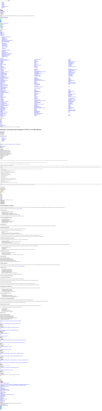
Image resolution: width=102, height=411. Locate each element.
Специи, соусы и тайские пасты (38, 86)
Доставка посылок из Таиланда (4, 389)
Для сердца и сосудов (71, 70)
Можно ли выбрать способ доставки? (6, 258)
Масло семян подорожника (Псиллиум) (39, 80)
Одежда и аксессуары (5, 56)
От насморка (2, 75)
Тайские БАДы (4, 39)
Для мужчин (2, 70)
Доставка (3, 3)
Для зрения (69, 71)
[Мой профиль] (0, 120)
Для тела (35, 62)
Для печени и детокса (71, 101)
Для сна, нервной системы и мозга (73, 69)
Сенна (69, 105)
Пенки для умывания (3, 64)
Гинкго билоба (2, 79)
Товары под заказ (2, 395)
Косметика (3, 38)
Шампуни (69, 92)
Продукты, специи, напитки (6, 54)
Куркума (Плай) (36, 78)
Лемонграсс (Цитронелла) (37, 79)
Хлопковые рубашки (3, 90)
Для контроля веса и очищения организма (40, 71)
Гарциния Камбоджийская (4, 105)
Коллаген (35, 77)
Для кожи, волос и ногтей (71, 72)
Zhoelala (1, 89)
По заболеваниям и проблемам (4, 71)
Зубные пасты (70, 75)
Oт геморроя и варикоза (3, 102)
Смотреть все (2, 67)
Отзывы (3, 5)
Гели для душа (36, 63)
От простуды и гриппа (3, 74)
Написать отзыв (2, 200)
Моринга (35, 108)
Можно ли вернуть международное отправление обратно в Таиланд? (10, 261)
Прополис (35, 83)
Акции (3, 4)
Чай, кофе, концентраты (3, 86)
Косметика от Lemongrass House (6, 36)
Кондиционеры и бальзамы (72, 61)
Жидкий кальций (2, 83)
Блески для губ (36, 61)
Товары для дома (4, 44)
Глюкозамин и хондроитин (4, 80)
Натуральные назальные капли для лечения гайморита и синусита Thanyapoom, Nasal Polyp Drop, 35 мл (14, 362)
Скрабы (1, 63)
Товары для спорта (4, 45)
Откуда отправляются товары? (5, 257)
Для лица (1, 62)
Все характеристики (3, 146)
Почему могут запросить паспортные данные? (7, 259)
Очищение (1, 95)
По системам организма (37, 75)
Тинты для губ (36, 60)
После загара (2, 61)
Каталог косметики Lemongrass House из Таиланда (7, 394)
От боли (35, 70)
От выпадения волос (71, 62)
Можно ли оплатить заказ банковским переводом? (8, 317)
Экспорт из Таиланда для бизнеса (4, 390)
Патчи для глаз (2, 66)
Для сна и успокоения (37, 99)
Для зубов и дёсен (70, 73)
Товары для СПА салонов (5, 41)
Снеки (69, 112)
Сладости (1, 112)
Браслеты (69, 89)
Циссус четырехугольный (71, 82)
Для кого (1, 68)
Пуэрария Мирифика (37, 111)
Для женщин (2, 69)
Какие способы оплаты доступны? (5, 314)
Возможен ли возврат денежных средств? (6, 318)
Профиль (1, 397)
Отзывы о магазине (3, 388)
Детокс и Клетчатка (3, 81)
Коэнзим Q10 (36, 105)
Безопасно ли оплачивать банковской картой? (7, 315)
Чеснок (69, 111)
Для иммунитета (36, 72)
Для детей (1, 100)
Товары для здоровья (5, 52)
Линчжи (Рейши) (2, 108)
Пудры (35, 92)
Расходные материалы (37, 88)
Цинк (69, 81)
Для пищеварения (36, 73)
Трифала (69, 79)
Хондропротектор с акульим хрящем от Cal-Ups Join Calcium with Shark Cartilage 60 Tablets (12, 342)
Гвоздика (1, 78)
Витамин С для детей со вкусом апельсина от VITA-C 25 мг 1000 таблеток (10, 323)
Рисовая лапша (36, 112)
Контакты (3, 7)
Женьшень (1, 82)
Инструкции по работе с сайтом (4, 386)
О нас (1, 387)
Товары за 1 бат (4, 37)
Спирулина (69, 78)
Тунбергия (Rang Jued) (71, 80)
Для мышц (69, 68)
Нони (35, 81)
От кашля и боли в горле (3, 73)
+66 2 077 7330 (2, 12)
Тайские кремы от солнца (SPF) (4, 92)
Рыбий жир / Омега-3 (37, 84)
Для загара (1, 60)
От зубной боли (70, 74)
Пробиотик (35, 82)
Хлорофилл (69, 108)
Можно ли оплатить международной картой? (7, 316)
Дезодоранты (36, 66)
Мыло (35, 95)
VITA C (3, 132)
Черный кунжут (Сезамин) (72, 83)
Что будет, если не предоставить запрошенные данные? (8, 260)
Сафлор (69, 77)
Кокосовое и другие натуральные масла (7, 40)
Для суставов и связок (37, 102)
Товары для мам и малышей (72, 66)
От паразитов (2, 72)
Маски (69, 60)
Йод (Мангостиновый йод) (4, 84)
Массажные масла (2, 88)
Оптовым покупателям (5, 6)
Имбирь (1, 111)
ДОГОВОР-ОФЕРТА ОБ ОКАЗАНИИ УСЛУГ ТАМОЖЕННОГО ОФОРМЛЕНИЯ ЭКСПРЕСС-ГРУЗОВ (14, 384)
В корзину (2, 149)
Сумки (69, 90)
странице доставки (19, 208)
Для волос (69, 59)
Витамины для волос (71, 63)
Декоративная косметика (37, 59)
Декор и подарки (4, 43)
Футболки (35, 90)
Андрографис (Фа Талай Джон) (4, 77)
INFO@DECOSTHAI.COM (4, 17)
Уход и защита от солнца (3, 59)
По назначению (36, 69)
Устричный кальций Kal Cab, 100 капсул (5, 349)
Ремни (35, 89)
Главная (1, 124)
